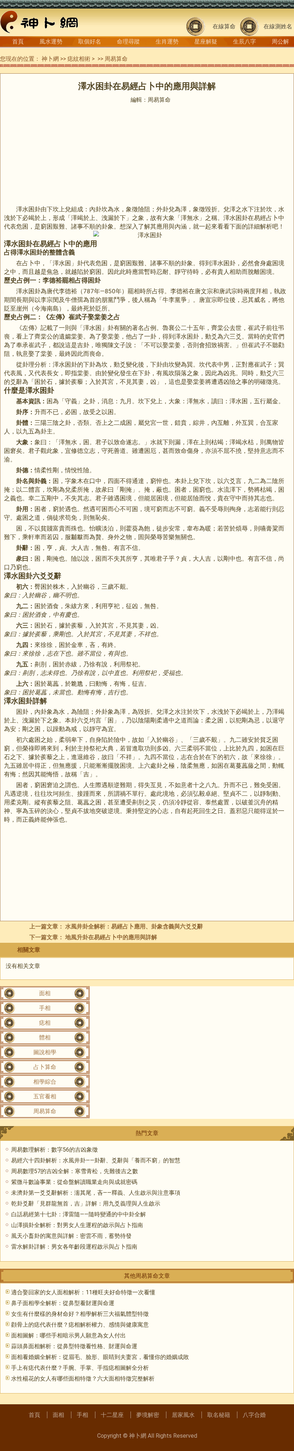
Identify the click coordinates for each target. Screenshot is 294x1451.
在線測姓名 (278, 26)
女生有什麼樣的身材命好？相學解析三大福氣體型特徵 (80, 1313)
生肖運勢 (167, 41)
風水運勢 (50, 41)
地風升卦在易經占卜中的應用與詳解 (111, 937)
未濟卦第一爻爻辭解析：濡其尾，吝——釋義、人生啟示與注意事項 (95, 1192)
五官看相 (44, 1096)
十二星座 (112, 1414)
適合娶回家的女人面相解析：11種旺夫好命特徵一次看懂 (83, 1292)
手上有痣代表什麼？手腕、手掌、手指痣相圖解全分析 (80, 1367)
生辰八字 (244, 41)
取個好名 (89, 41)
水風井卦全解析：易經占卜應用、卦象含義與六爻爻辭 (134, 926)
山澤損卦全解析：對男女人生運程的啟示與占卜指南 (77, 1225)
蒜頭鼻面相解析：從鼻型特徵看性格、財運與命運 (74, 1346)
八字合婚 (254, 1414)
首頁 (18, 41)
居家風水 (183, 1414)
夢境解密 (147, 1414)
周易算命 (116, 58)
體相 (45, 1037)
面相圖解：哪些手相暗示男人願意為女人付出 (68, 1335)
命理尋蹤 (128, 41)
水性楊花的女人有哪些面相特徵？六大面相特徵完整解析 (83, 1378)
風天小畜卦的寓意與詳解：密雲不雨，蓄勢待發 (71, 1235)
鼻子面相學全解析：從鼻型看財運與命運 (62, 1303)
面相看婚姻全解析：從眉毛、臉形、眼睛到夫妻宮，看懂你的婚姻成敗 (100, 1357)
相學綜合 (44, 1081)
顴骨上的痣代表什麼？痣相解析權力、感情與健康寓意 (80, 1324)
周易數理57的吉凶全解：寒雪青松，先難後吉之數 (74, 1171)
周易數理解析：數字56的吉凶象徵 (54, 1149)
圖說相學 (44, 1052)
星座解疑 (205, 41)
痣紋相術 (78, 58)
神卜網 (50, 58)
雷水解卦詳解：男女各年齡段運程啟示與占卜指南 (74, 1246)
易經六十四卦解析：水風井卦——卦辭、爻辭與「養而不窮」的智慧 (95, 1160)
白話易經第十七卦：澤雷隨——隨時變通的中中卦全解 (78, 1214)
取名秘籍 (218, 1414)
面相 (45, 993)
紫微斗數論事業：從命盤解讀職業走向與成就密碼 (74, 1182)
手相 (45, 1008)
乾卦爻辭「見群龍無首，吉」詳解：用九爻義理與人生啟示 (85, 1203)
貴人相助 (229, 271)
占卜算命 (44, 1067)
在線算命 (224, 26)
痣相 (45, 1022)
